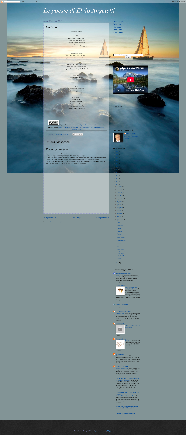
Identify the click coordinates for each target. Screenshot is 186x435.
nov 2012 (119, 190)
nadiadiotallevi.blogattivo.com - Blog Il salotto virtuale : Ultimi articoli (127, 407)
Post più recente (49, 217)
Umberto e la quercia (122, 339)
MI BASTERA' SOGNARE (123, 380)
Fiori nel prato (120, 324)
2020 (117, 160)
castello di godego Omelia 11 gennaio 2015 (132, 326)
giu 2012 (119, 205)
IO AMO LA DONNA (122, 368)
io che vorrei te (121, 237)
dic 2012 (119, 187)
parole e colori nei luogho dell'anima (121, 253)
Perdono (119, 228)
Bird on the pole (120, 313)
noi (118, 246)
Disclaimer (117, 24)
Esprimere (118, 275)
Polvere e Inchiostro (122, 304)
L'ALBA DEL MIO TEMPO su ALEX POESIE (127, 393)
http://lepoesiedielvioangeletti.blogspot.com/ (90, 125)
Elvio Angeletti (130, 134)
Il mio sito (117, 29)
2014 (117, 178)
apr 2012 (119, 211)
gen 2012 (119, 220)
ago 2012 (119, 199)
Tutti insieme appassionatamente (125, 413)
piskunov (97, 431)
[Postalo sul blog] (75, 134)
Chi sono (117, 26)
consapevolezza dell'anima (123, 273)
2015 (117, 175)
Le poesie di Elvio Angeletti (79, 10)
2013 (117, 181)
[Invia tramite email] (73, 134)
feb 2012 (119, 217)
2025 (117, 151)
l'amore (119, 258)
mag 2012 (120, 208)
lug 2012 (119, 202)
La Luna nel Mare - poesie (123, 311)
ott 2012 (119, 193)
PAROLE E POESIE (122, 366)
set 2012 (119, 196)
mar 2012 (120, 214)
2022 (117, 154)
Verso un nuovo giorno (122, 356)
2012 (117, 184)
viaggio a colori (121, 240)
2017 (117, 169)
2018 (117, 166)
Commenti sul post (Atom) (57, 222)
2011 (117, 263)
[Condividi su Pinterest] (82, 134)
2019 (117, 163)
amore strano (120, 249)
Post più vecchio (102, 217)
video (118, 222)
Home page (76, 217)
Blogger (109, 431)
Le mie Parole (120, 354)
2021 (117, 157)
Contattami (118, 32)
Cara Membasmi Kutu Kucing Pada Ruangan (131, 288)
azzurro (119, 243)
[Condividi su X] (78, 134)
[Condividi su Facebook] (80, 134)
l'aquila (119, 234)
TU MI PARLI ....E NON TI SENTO (125, 396)
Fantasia (119, 231)
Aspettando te (121, 225)
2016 (117, 172)
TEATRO (127, 340)
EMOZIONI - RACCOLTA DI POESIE (127, 378)
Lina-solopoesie (120, 285)
